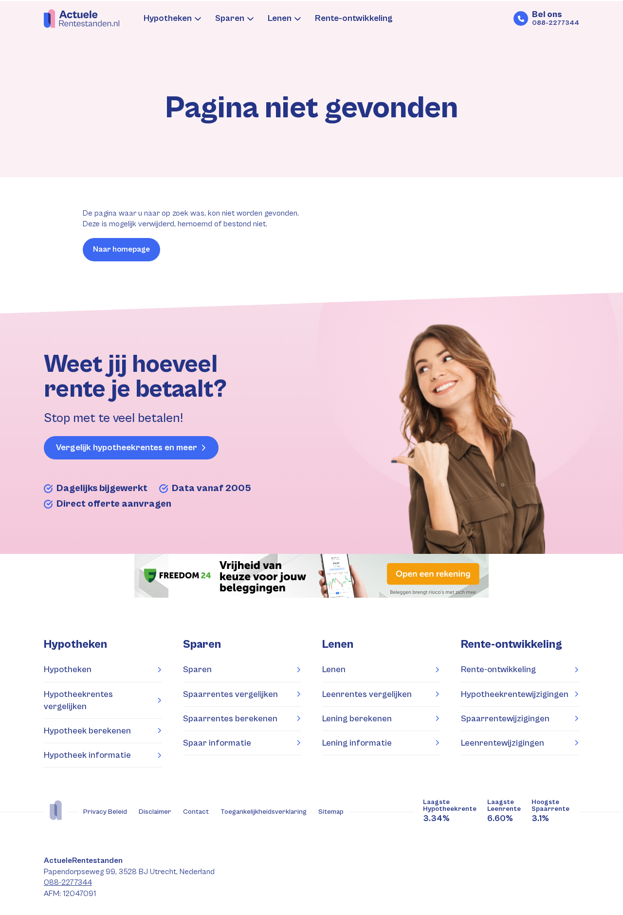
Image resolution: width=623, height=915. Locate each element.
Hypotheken (168, 18)
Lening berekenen (357, 719)
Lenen (280, 18)
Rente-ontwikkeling (354, 18)
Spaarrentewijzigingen (505, 719)
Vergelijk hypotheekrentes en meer (126, 447)
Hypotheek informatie (87, 755)
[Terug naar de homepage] (81, 18)
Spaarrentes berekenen (230, 719)
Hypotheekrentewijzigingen (514, 694)
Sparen (229, 18)
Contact (196, 812)
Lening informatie (357, 743)
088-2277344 (68, 882)
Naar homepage (121, 249)
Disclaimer (155, 812)
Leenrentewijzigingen (502, 743)
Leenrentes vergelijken (367, 694)
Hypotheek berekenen (87, 731)
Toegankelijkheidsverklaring (263, 812)
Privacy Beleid (105, 812)
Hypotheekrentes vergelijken (78, 700)
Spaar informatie (217, 743)
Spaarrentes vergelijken (230, 694)
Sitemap (331, 812)
